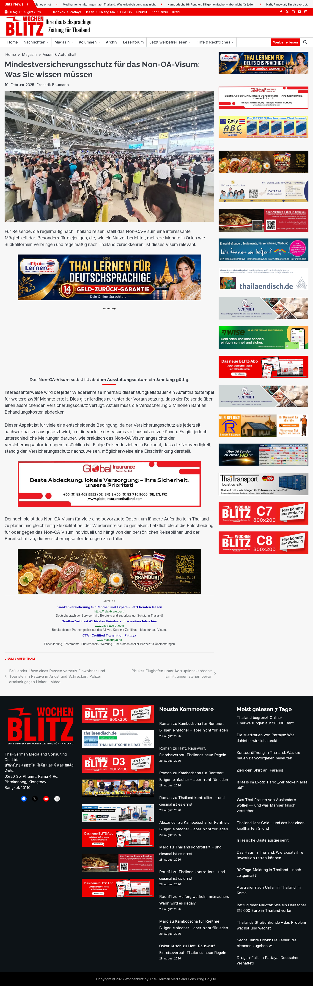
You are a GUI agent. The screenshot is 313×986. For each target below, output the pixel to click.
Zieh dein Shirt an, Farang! (260, 770)
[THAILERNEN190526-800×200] (109, 299)
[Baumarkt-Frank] (263, 435)
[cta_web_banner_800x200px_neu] (263, 259)
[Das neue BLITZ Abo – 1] (263, 376)
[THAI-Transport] (263, 494)
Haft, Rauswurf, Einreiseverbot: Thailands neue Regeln (272, 4)
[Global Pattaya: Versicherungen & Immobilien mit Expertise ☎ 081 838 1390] (263, 107)
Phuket (141, 12)
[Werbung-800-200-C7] (263, 523)
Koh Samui (160, 12)
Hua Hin (126, 12)
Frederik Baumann (52, 84)
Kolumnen (88, 42)
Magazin (62, 42)
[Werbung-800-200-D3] (118, 771)
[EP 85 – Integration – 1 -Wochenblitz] (118, 796)
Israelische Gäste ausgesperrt (263, 840)
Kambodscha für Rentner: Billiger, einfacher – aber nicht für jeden (180, 4)
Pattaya (76, 12)
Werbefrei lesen (285, 42)
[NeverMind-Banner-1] (263, 318)
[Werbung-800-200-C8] (263, 552)
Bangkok (58, 12)
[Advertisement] (109, 342)
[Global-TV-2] (263, 464)
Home (12, 42)
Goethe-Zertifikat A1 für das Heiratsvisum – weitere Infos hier (109, 621)
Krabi (176, 12)
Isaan (90, 12)
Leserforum (133, 42)
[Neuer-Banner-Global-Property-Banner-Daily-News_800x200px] (109, 505)
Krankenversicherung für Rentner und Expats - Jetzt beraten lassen (109, 607)
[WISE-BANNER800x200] (263, 347)
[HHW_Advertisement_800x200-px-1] (118, 820)
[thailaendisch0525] (263, 289)
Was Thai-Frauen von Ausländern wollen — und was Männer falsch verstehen (266, 805)
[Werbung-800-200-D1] (118, 721)
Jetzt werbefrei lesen (168, 42)
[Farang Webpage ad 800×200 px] (263, 230)
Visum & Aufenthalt (20, 658)
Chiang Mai (107, 12)
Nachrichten (34, 42)
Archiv (111, 42)
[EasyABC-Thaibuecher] (263, 137)
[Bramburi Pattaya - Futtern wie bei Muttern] (109, 593)
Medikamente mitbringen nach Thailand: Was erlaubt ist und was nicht (78, 4)
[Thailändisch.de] (118, 746)
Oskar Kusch (170, 946)
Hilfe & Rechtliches (213, 42)
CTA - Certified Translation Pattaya (109, 635)
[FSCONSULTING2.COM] (263, 201)
